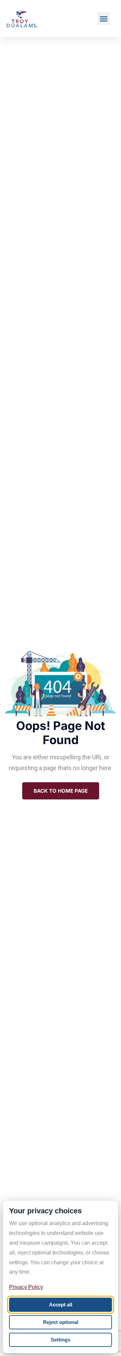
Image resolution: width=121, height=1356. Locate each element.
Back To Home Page (61, 791)
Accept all (60, 1304)
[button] (103, 18)
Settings (60, 1340)
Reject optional (60, 1322)
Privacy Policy (26, 1287)
